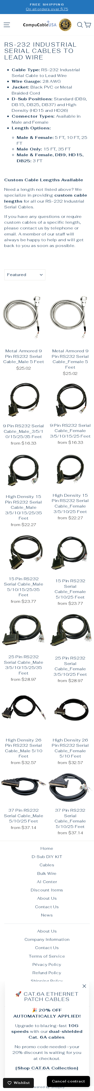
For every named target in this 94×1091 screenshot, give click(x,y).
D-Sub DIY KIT (47, 856)
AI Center (47, 881)
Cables (47, 865)
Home (47, 848)
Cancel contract (68, 1081)
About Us (47, 898)
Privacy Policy (47, 964)
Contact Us (47, 906)
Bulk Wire (47, 873)
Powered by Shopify (47, 1087)
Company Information (47, 939)
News (47, 915)
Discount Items (47, 890)
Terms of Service (47, 956)
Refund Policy (47, 972)
